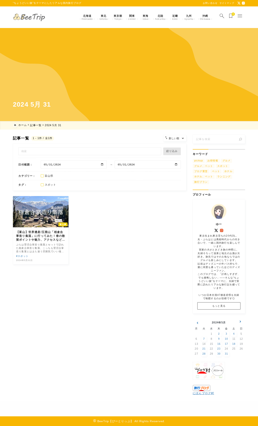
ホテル (228, 171)
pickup (198, 160)
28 (204, 353)
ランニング (224, 176)
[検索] (240, 139)
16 (219, 343)
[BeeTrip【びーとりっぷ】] (30, 17)
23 (219, 348)
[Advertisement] (129, 68)
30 (219, 353)
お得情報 (212, 160)
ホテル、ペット (203, 176)
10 (226, 338)
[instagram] (243, 3)
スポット (222, 166)
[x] (239, 3)
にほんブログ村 (203, 393)
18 (233, 343)
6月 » (240, 323)
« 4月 (197, 323)
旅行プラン (201, 182)
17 (226, 343)
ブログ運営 (201, 171)
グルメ (227, 160)
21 (204, 348)
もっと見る (219, 306)
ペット (216, 171)
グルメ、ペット (203, 166)
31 (226, 353)
